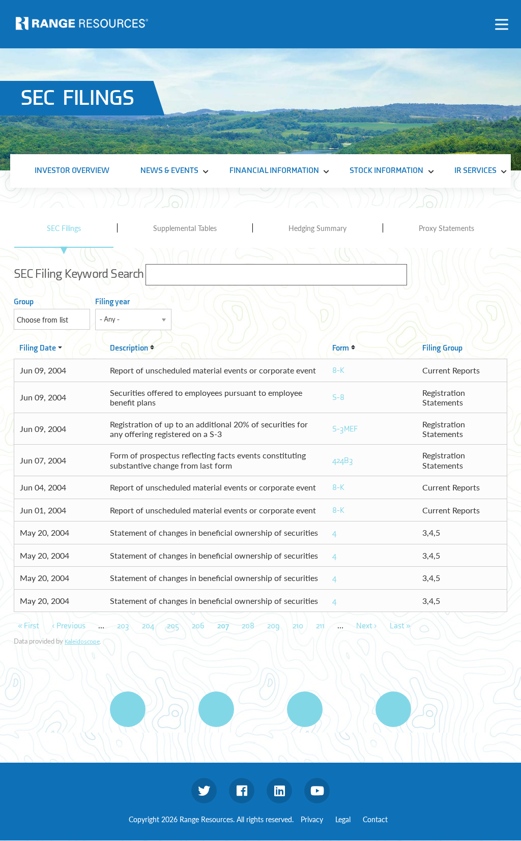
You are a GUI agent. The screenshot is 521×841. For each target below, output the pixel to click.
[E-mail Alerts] (305, 709)
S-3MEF (345, 429)
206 (198, 626)
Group (24, 302)
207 (223, 626)
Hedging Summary (317, 228)
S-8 (338, 397)
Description (129, 348)
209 (273, 626)
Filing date (37, 348)
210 (298, 626)
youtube (317, 790)
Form (340, 348)
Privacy (312, 819)
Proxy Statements (446, 228)
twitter (204, 790)
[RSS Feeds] (216, 709)
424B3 (342, 461)
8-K (338, 370)
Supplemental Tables (185, 228)
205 (173, 626)
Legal (343, 819)
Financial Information (274, 171)
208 (248, 626)
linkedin (279, 790)
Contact (375, 819)
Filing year (112, 302)
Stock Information (386, 171)
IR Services (475, 171)
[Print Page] (128, 709)
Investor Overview (72, 171)
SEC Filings (64, 228)
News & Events (169, 171)
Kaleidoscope (82, 641)
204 (148, 626)
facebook (241, 790)
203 (123, 626)
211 (320, 626)
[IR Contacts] (393, 709)
